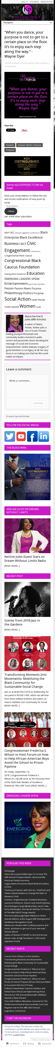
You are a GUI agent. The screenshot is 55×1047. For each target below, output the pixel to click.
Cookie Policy (19, 1034)
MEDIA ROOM (47, 1)
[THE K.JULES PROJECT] (27, 12)
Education (35, 273)
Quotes (45, 63)
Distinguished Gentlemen (15, 274)
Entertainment (16, 283)
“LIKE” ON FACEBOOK (19, 1018)
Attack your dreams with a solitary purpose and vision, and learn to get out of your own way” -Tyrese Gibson (26, 928)
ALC (12, 232)
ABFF (7, 232)
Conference (35, 251)
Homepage (9, 870)
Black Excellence (31, 237)
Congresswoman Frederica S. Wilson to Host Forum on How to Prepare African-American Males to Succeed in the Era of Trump (27, 982)
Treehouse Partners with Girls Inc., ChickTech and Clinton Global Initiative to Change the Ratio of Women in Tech (27, 893)
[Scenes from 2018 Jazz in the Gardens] (27, 615)
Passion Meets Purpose (29, 145)
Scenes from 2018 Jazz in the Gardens (22, 622)
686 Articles (38, 319)
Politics (28, 293)
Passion (10, 145)
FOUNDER (34, 1)
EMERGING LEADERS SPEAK (22, 279)
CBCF (22, 244)
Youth (38, 307)
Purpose (10, 149)
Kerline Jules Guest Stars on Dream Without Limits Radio (25, 559)
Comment (38, 403)
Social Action (17, 299)
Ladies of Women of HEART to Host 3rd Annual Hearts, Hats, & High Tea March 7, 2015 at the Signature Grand (25, 938)
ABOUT (24, 1)
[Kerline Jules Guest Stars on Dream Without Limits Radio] (27, 551)
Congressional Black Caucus (18, 255)
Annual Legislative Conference (27, 233)
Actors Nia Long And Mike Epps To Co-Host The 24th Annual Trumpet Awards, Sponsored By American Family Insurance (25, 877)
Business (11, 243)
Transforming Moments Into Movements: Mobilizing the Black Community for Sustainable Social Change (25, 680)
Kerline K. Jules (33, 63)
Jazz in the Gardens (36, 284)
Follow (11, 211)
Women (27, 306)
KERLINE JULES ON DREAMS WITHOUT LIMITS (23, 510)
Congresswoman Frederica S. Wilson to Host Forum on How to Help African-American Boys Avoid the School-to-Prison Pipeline (26, 758)
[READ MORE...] (12, 565)
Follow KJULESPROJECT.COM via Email (25, 186)
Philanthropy (13, 293)
